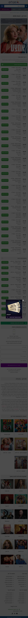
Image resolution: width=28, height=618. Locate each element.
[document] (14, 309)
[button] (23, 300)
